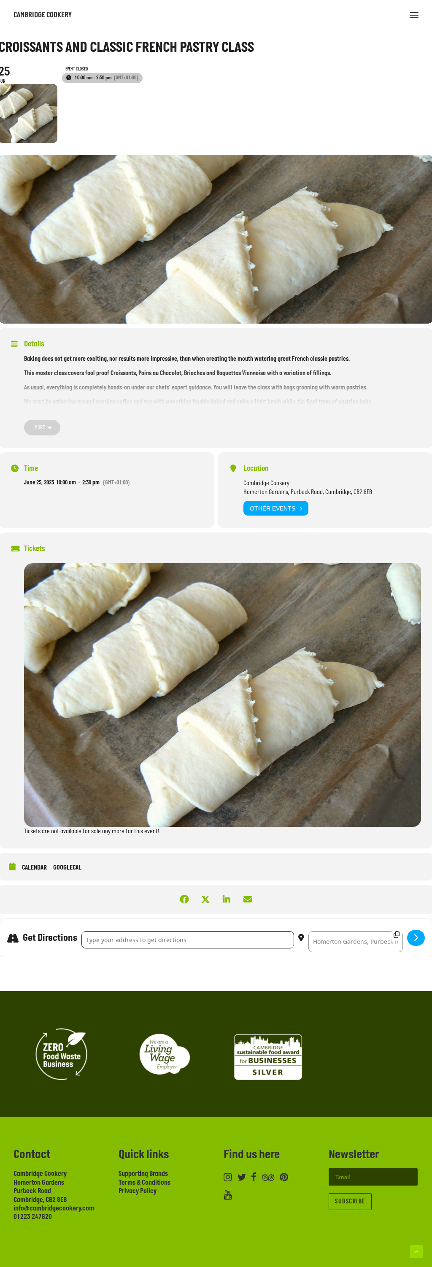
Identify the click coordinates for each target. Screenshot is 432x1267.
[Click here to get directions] (416, 938)
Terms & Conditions (144, 1182)
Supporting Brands (143, 1174)
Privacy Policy (138, 1191)
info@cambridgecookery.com (54, 1208)
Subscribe (350, 1201)
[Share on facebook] (184, 899)
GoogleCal (67, 868)
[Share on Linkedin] (226, 899)
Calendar (34, 868)
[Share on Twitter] (205, 899)
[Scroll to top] (416, 1250)
